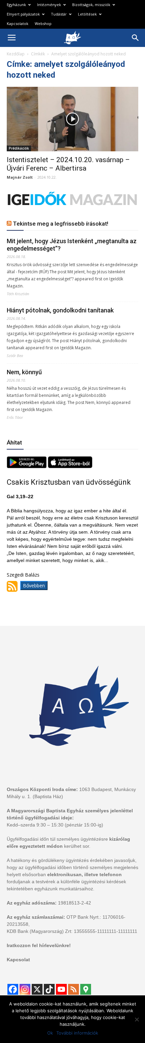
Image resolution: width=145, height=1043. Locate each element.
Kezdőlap (16, 54)
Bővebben (34, 585)
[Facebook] (12, 989)
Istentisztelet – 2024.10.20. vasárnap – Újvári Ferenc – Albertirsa (68, 164)
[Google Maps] (85, 989)
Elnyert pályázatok (23, 14)
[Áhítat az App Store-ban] (70, 466)
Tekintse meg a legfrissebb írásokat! (60, 223)
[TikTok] (49, 989)
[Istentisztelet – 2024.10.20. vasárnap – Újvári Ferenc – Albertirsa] (72, 119)
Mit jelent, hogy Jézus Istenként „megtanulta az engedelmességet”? (72, 244)
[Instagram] (25, 989)
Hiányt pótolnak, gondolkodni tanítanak (60, 310)
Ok (50, 1033)
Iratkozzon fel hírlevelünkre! (39, 945)
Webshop (43, 23)
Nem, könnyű (24, 372)
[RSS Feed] (73, 989)
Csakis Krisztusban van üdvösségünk (69, 482)
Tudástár (59, 14)
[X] (37, 989)
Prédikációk (19, 148)
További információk (77, 1033)
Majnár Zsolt (20, 177)
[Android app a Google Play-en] (27, 466)
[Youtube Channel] (61, 989)
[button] (135, 38)
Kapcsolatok (17, 23)
